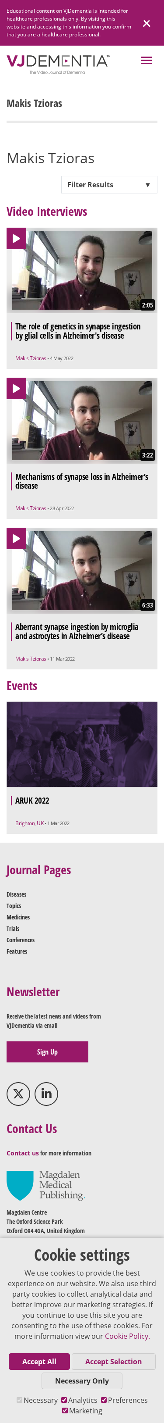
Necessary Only (82, 1381)
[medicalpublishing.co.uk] (46, 1185)
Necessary (41, 1400)
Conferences (21, 940)
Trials (13, 928)
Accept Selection (113, 1361)
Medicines (18, 917)
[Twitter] (18, 1094)
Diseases (16, 894)
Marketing (85, 1411)
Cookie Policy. (127, 1336)
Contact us (23, 1153)
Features (17, 951)
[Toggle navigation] (146, 61)
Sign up (47, 1052)
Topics (14, 905)
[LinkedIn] (46, 1094)
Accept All (39, 1361)
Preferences (128, 1400)
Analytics (83, 1400)
